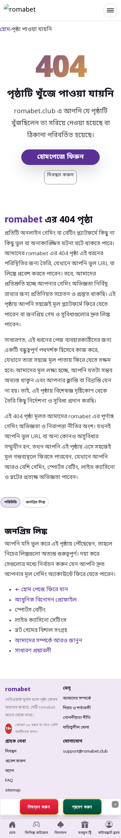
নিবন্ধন (10, 751)
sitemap (13, 790)
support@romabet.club (85, 751)
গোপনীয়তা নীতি (77, 718)
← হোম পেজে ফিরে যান (41, 589)
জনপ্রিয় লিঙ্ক (35, 502)
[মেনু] (110, 10)
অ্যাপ (9, 771)
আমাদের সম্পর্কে (77, 698)
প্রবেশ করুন (15, 761)
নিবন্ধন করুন (60, 175)
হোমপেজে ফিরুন (60, 157)
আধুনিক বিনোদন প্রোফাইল (46, 600)
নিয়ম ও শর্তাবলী (77, 708)
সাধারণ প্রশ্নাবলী (33, 651)
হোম (5, 29)
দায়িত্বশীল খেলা (76, 727)
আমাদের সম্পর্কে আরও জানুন (48, 641)
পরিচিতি (10, 502)
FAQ (9, 780)
